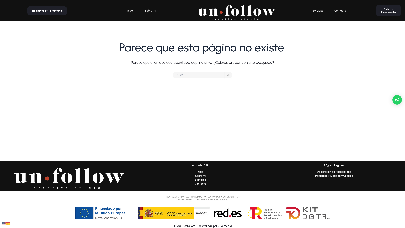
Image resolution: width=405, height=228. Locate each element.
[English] (4, 223)
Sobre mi (150, 10)
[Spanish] (8, 223)
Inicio (130, 10)
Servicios (318, 10)
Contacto (340, 10)
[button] (397, 99)
